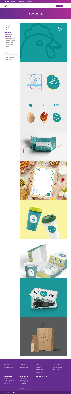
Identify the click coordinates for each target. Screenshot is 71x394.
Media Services (7, 55)
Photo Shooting (7, 383)
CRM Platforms (23, 385)
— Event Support (9, 44)
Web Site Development (24, 364)
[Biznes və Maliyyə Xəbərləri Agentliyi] (14, 392)
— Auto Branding (9, 42)
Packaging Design (39, 370)
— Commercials (9, 59)
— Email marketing (9, 52)
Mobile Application (23, 366)
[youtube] (8, 1)
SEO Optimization (56, 364)
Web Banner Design (24, 367)
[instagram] (5, 1)
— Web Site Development (11, 25)
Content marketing (56, 370)
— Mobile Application (10, 27)
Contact (51, 5)
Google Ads (55, 366)
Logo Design (38, 366)
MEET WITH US (59, 5)
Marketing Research (24, 381)
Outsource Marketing (24, 380)
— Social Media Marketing (11, 50)
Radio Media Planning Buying (9, 381)
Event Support (39, 374)
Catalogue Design (39, 369)
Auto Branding (39, 372)
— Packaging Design (10, 40)
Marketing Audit (23, 378)
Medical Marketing (23, 388)
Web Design (7, 24)
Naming (37, 364)
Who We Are (19, 5)
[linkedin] (7, 1)
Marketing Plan (23, 383)
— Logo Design (8, 34)
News (44, 5)
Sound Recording (7, 386)
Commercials (6, 385)
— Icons (7, 46)
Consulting (22, 386)
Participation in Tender (8, 367)
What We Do (28, 5)
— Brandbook (8, 36)
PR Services (6, 378)
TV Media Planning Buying (9, 380)
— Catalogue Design (10, 38)
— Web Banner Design (10, 29)
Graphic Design (8, 32)
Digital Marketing (8, 49)
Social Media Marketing (57, 367)
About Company (7, 364)
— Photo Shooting (9, 57)
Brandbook (38, 367)
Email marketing (56, 369)
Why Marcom (6, 366)
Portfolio (37, 5)
